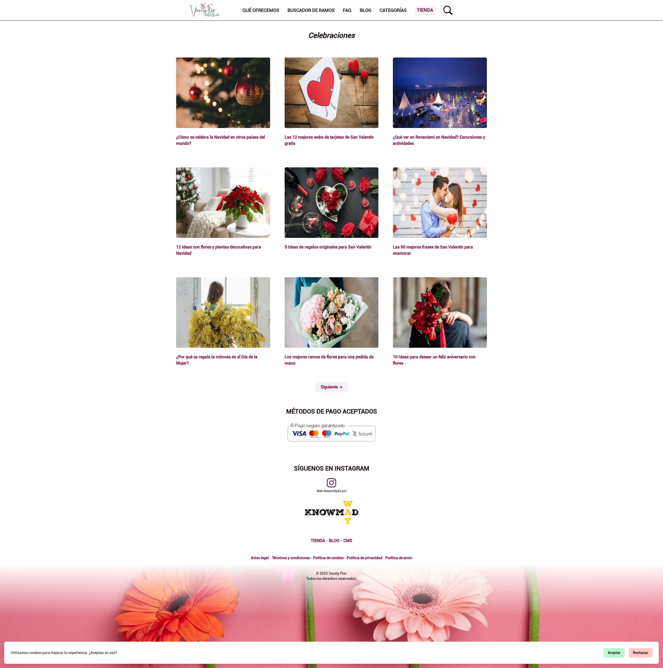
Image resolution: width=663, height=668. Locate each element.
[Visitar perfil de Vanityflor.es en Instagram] (331, 483)
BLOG (334, 540)
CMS (347, 540)
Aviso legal (260, 558)
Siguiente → (332, 387)
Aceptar (614, 653)
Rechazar (640, 653)
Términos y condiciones (291, 558)
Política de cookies (328, 558)
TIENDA (318, 540)
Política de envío (398, 558)
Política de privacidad (364, 558)
